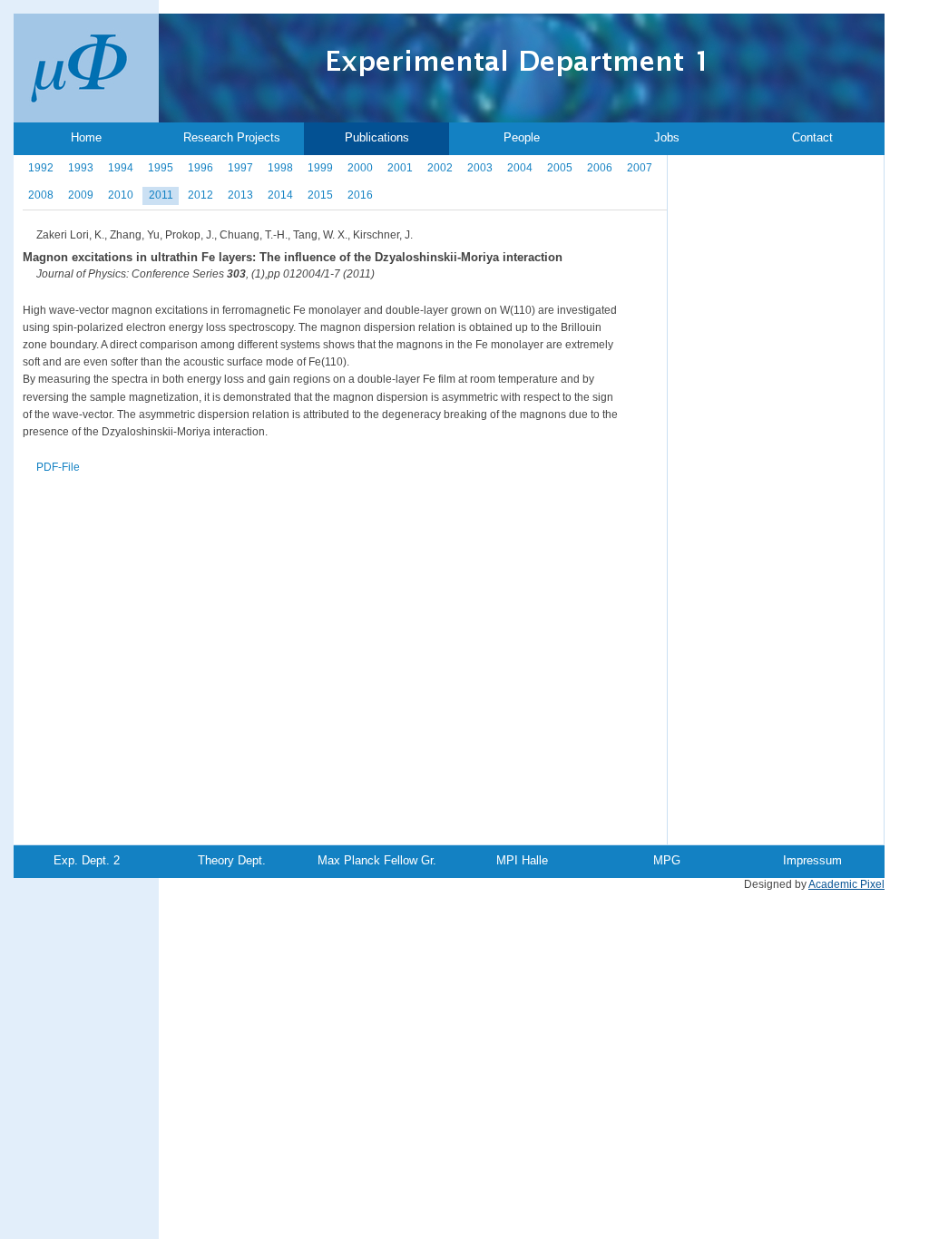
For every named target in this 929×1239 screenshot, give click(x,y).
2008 (41, 195)
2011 (161, 195)
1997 (240, 167)
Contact (812, 137)
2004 (520, 167)
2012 (200, 195)
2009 (80, 195)
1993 (80, 167)
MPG (666, 860)
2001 (400, 167)
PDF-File (58, 467)
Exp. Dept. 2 (87, 860)
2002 (440, 167)
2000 (360, 167)
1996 (200, 167)
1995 (160, 167)
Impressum (812, 860)
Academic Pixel (846, 884)
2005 (559, 167)
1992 (41, 167)
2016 (360, 195)
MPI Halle (522, 860)
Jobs (667, 137)
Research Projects (231, 137)
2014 (280, 195)
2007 (639, 167)
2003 (480, 167)
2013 (240, 195)
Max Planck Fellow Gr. (377, 860)
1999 (320, 167)
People (522, 137)
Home (86, 137)
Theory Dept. (232, 860)
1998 (280, 167)
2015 (320, 195)
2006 (599, 167)
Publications (377, 137)
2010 (120, 195)
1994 (120, 167)
